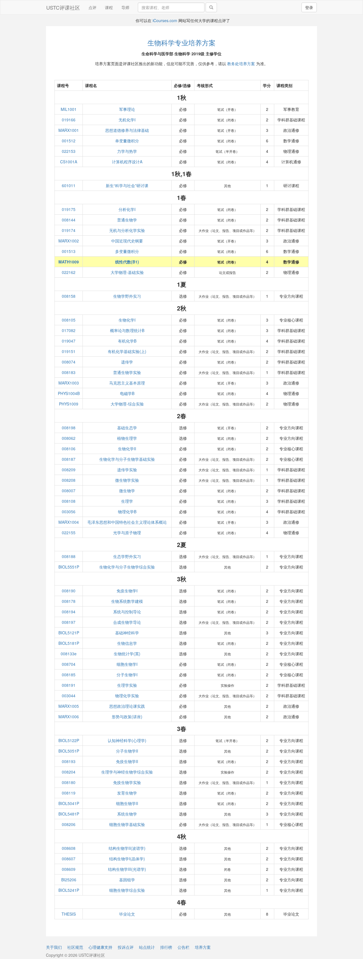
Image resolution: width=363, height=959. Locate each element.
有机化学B (127, 341)
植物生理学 (127, 438)
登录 (309, 7)
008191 (68, 685)
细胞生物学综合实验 (127, 890)
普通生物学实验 (127, 372)
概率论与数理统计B (127, 330)
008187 (68, 459)
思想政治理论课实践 (127, 706)
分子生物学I (127, 674)
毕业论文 (127, 914)
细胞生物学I (127, 664)
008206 (68, 824)
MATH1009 (68, 262)
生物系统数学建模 (127, 601)
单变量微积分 (127, 140)
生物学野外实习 (127, 296)
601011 (68, 185)
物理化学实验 (127, 695)
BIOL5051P (68, 751)
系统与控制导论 (127, 611)
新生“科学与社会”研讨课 (127, 185)
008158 (68, 296)
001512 (68, 140)
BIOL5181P (68, 643)
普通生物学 (127, 220)
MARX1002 (68, 241)
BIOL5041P (68, 803)
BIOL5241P (68, 890)
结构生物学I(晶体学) (127, 858)
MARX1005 (68, 706)
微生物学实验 (127, 480)
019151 (68, 351)
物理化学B (127, 511)
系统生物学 (127, 814)
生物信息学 (127, 643)
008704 (68, 664)
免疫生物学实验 (127, 782)
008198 (68, 427)
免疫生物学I (127, 590)
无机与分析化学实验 (127, 230)
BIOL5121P (68, 632)
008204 (68, 772)
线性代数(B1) (127, 262)
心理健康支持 (100, 947)
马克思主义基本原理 (127, 383)
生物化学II (127, 448)
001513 (68, 251)
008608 (68, 848)
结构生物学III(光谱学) (127, 869)
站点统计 (147, 947)
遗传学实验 (127, 469)
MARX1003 (68, 383)
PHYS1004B (69, 393)
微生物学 (127, 490)
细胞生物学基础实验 (127, 824)
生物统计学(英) (127, 653)
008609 (68, 869)
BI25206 (68, 879)
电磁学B (127, 393)
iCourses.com (165, 20)
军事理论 (127, 109)
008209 (68, 469)
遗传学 (127, 362)
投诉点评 (126, 947)
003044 (68, 695)
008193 (68, 761)
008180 (68, 782)
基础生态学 (127, 427)
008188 (68, 556)
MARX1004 (68, 522)
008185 (68, 674)
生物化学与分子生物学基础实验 (127, 459)
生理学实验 (127, 685)
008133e (69, 653)
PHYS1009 (68, 404)
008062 (68, 438)
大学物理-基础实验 (127, 272)
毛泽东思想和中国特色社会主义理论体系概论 (127, 522)
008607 (68, 858)
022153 (68, 151)
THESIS (69, 914)
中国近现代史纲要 (127, 241)
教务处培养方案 (241, 63)
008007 (68, 490)
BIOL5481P (68, 814)
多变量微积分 (127, 251)
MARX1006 (68, 716)
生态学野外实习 (127, 556)
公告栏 (183, 947)
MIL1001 (69, 109)
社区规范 (75, 947)
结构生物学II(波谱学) (127, 848)
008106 (68, 448)
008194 (68, 611)
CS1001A (68, 161)
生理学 (127, 501)
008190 (68, 590)
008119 (68, 793)
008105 (68, 320)
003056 (68, 511)
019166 (68, 119)
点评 (92, 7)
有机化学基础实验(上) (127, 351)
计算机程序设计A (127, 161)
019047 (68, 341)
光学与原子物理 (127, 532)
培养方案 (203, 947)
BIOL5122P (68, 740)
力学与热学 (127, 151)
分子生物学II (127, 751)
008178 (68, 601)
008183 (68, 372)
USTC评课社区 (63, 7)
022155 (68, 532)
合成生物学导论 (127, 622)
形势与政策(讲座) (127, 716)
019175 (68, 209)
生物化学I (127, 320)
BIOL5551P (68, 567)
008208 (68, 480)
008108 (68, 501)
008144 (68, 220)
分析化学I (127, 209)
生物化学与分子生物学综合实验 (127, 567)
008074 (68, 362)
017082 (68, 330)
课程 (109, 7)
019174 (68, 230)
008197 (68, 622)
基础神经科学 (127, 632)
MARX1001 (68, 130)
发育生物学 (127, 793)
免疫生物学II (127, 761)
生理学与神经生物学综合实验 (127, 772)
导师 (125, 7)
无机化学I (127, 119)
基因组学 (127, 879)
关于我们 (54, 947)
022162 (68, 272)
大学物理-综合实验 (127, 404)
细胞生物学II (127, 803)
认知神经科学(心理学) (127, 740)
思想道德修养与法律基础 (127, 130)
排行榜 (166, 947)
